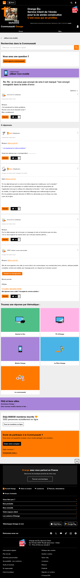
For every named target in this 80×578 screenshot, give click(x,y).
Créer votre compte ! (12, 444)
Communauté (12, 26)
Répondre (5, 117)
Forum (21, 31)
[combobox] (37, 47)
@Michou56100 (12, 143)
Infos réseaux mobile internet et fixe (13, 406)
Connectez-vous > (10, 453)
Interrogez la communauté (14, 61)
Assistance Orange (7, 404)
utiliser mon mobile (11, 38)
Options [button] (73, 90)
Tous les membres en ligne (13, 424)
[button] (77, 94)
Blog (59, 31)
